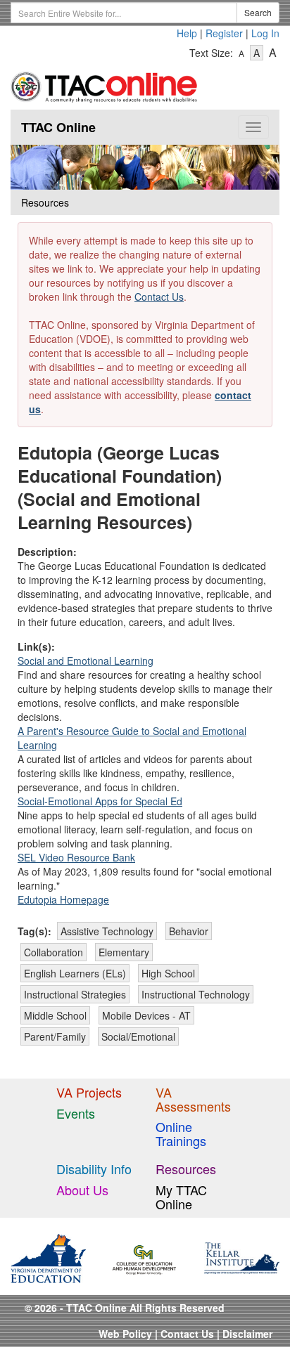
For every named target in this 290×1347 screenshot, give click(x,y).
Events (75, 1113)
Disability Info (94, 1168)
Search (258, 12)
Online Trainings (181, 1133)
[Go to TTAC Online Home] (104, 84)
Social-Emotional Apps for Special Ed (100, 801)
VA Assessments (193, 1099)
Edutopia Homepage (63, 899)
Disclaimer (247, 1334)
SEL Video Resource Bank (76, 857)
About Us (82, 1189)
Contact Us (159, 296)
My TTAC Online (181, 1196)
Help (187, 33)
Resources (186, 1168)
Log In (265, 33)
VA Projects (89, 1092)
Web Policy (125, 1334)
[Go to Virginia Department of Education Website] (48, 1256)
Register (224, 33)
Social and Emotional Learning (85, 660)
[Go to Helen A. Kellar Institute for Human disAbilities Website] (241, 1256)
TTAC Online (58, 127)
